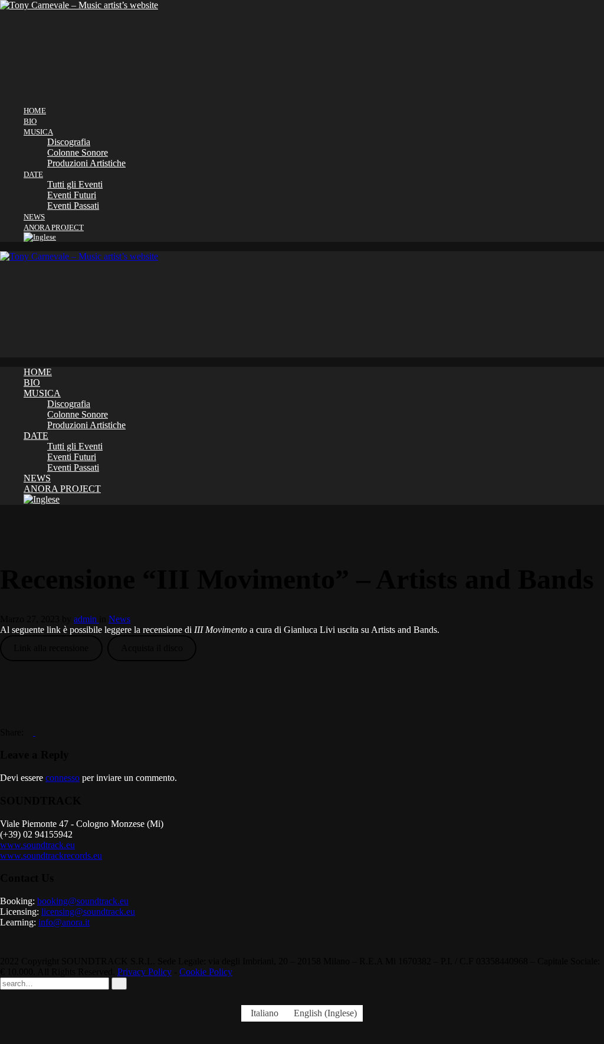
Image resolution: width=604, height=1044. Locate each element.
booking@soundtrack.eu (83, 901)
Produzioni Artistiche (86, 163)
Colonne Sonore (77, 152)
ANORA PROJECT (54, 227)
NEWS (34, 216)
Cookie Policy (205, 972)
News (119, 619)
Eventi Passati (73, 206)
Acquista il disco (152, 648)
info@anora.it (64, 922)
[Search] (119, 983)
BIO (30, 121)
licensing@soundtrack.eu (88, 912)
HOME (35, 110)
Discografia (68, 142)
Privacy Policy (144, 972)
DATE (33, 174)
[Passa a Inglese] (314, 237)
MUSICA (38, 131)
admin (86, 619)
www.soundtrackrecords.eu (51, 856)
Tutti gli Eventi (75, 184)
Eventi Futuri (71, 195)
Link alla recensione (51, 648)
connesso (62, 778)
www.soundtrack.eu (37, 845)
